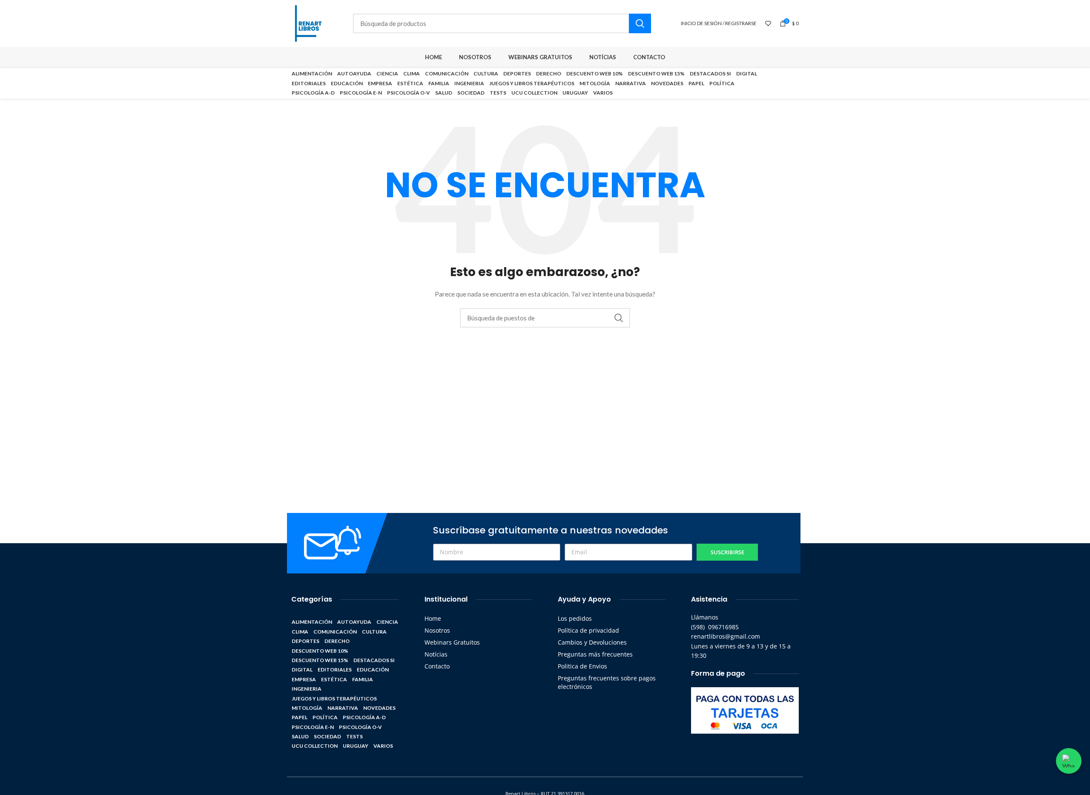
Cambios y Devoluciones (592, 642)
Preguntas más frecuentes (595, 654)
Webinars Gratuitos (452, 642)
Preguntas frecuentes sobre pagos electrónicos (607, 682)
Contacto (437, 666)
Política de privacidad (588, 630)
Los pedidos (575, 618)
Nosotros (437, 630)
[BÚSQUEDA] (640, 23)
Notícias (436, 654)
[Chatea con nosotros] (1068, 761)
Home (433, 618)
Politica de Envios (582, 666)
